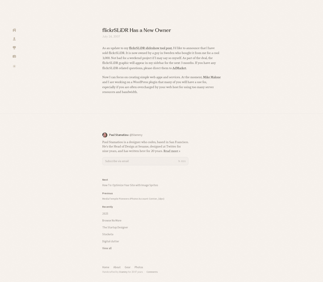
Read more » (172, 151)
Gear (128, 267)
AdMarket (179, 68)
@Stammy (136, 135)
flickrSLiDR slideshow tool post (150, 48)
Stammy (123, 272)
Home (105, 267)
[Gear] (14, 47)
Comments (152, 272)
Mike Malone (212, 77)
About (117, 267)
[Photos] (14, 56)
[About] (14, 38)
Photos (139, 267)
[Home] (14, 30)
